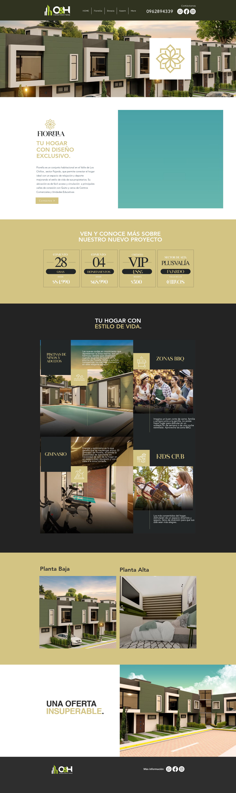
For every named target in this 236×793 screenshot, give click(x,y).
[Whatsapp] (180, 11)
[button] (77, 612)
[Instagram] (193, 11)
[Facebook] (186, 11)
